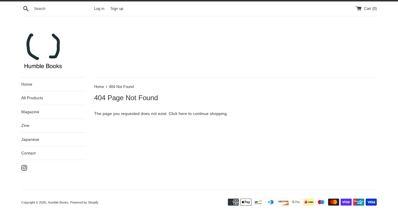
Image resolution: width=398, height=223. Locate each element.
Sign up (116, 9)
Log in (99, 9)
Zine (25, 125)
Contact (28, 153)
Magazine (30, 111)
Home (26, 84)
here (183, 113)
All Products (32, 98)
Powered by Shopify (84, 202)
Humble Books (58, 202)
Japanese (30, 139)
